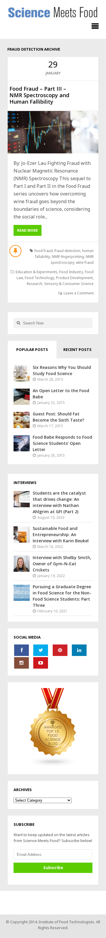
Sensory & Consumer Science (69, 283)
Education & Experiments (36, 271)
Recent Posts (77, 349)
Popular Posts (32, 349)
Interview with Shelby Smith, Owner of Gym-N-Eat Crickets (62, 564)
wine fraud (85, 262)
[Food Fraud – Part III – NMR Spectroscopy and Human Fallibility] (53, 132)
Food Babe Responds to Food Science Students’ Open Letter (62, 443)
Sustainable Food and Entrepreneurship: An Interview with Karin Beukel (61, 534)
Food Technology (39, 277)
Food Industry (71, 271)
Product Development (74, 277)
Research (34, 283)
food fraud (43, 250)
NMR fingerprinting (68, 256)
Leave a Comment (79, 293)
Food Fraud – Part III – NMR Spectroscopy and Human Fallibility (39, 95)
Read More (27, 230)
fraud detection (67, 250)
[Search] (18, 323)
